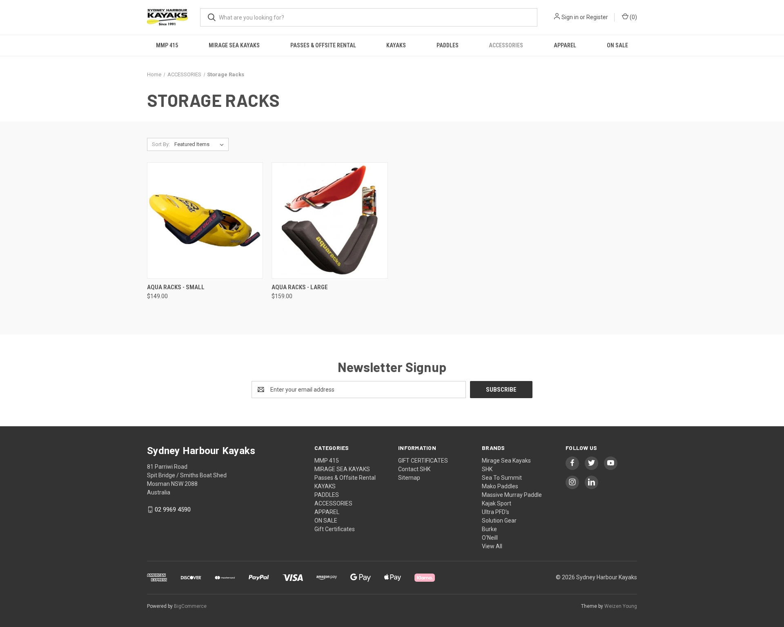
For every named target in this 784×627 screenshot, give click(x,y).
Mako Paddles (500, 486)
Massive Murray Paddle (512, 495)
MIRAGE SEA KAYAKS (234, 45)
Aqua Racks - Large (300, 287)
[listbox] (200, 144)
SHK (487, 469)
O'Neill (490, 537)
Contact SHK (414, 469)
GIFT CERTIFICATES (423, 460)
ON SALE (617, 45)
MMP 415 (167, 45)
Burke (489, 529)
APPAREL (565, 45)
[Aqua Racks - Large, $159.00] (329, 220)
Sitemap (409, 477)
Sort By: (161, 144)
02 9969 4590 (173, 509)
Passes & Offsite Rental (323, 45)
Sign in (570, 17)
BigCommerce (190, 606)
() (632, 17)
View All (492, 546)
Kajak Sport (496, 503)
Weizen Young (620, 606)
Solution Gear (499, 520)
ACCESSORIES (506, 45)
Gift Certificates (334, 529)
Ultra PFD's (495, 512)
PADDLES (448, 45)
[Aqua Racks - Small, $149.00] (205, 220)
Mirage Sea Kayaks (506, 460)
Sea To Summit (502, 477)
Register (597, 17)
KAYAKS (396, 45)
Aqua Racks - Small (176, 287)
